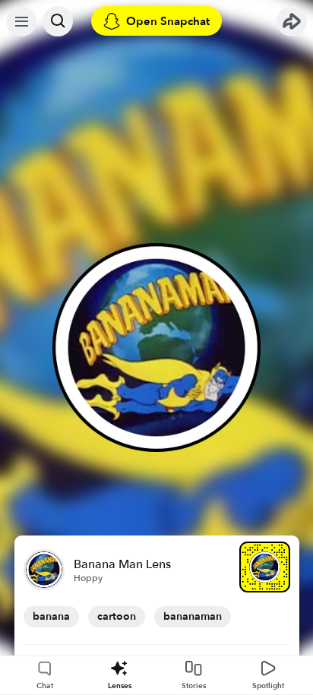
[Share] (292, 21)
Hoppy (88, 578)
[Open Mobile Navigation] (21, 21)
